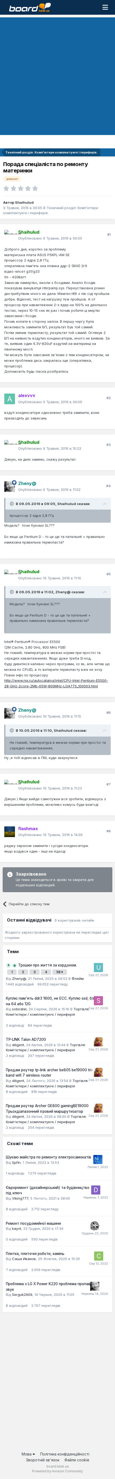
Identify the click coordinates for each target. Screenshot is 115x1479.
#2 (108, 398)
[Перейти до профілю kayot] (94, 1225)
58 (58, 972)
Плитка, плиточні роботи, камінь (35, 1253)
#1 (109, 234)
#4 (108, 486)
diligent (18, 1045)
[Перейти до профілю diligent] (98, 1041)
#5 (108, 574)
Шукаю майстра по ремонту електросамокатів (48, 1157)
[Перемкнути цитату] (12, 504)
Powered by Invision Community (57, 1471)
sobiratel (19, 1009)
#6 (108, 712)
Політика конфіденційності (64, 1454)
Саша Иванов (24, 1259)
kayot (16, 1228)
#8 (108, 831)
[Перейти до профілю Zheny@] (9, 486)
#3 (108, 444)
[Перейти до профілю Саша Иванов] (98, 1256)
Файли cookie (76, 1460)
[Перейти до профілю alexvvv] (9, 399)
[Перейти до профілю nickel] (97, 1159)
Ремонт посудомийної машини (33, 1223)
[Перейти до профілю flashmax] (9, 831)
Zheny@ (63, 592)
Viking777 (20, 1198)
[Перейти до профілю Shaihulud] (9, 235)
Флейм (78, 978)
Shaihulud (24, 202)
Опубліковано (50, 238)
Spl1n (16, 1162)
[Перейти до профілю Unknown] (98, 967)
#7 (108, 784)
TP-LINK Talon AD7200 (26, 1039)
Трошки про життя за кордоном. (47, 965)
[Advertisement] (57, 74)
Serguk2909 (22, 1294)
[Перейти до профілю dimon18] (95, 1190)
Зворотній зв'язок (42, 1460)
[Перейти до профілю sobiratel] (98, 1000)
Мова (27, 1454)
